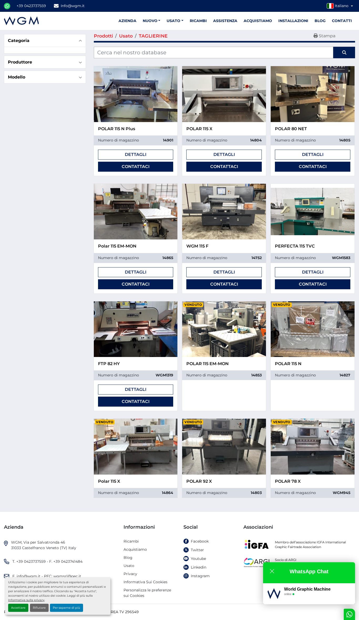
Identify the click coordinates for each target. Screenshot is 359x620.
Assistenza (225, 20)
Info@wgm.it (73, 5)
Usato (173, 20)
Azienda (127, 20)
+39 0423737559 (31, 5)
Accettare (18, 608)
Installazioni (293, 20)
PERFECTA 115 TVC (295, 246)
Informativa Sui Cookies (145, 582)
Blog (320, 20)
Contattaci (136, 166)
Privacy (130, 573)
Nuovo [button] (150, 20)
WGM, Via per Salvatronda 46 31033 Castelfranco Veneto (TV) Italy (43, 545)
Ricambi (198, 20)
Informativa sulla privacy (26, 600)
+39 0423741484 (68, 561)
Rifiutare (39, 608)
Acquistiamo (258, 20)
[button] (175, 21)
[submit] (344, 52)
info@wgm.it (28, 576)
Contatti (342, 20)
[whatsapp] (7, 6)
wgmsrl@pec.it (67, 576)
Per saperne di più (66, 608)
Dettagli (135, 154)
